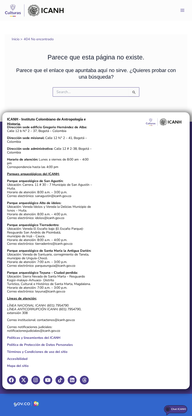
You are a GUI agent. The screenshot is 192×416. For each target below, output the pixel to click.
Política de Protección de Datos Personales (40, 345)
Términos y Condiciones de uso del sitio (37, 352)
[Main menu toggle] (182, 10)
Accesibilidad (17, 359)
